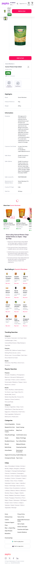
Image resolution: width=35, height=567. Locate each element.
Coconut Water (16, 358)
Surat (11, 508)
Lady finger (7, 383)
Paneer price (15, 420)
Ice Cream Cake (9, 343)
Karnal (6, 491)
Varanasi (17, 511)
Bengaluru (16, 471)
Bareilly (6, 471)
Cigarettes (12, 410)
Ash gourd (13, 380)
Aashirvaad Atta (19, 393)
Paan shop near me (17, 412)
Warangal (13, 513)
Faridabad (17, 479)
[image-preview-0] (5, 18)
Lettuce (17, 387)
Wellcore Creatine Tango (18, 353)
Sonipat (7, 508)
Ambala (17, 469)
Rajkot (22, 503)
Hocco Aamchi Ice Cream (17, 361)
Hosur (6, 486)
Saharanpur (12, 506)
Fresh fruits (21, 415)
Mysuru (7, 498)
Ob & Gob (7, 366)
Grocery (7, 410)
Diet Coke (7, 361)
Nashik (16, 498)
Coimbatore (13, 476)
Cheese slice (14, 415)
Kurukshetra (8, 493)
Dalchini (23, 383)
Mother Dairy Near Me (10, 400)
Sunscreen (14, 341)
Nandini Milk (8, 397)
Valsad (12, 511)
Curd (21, 410)
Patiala (23, 501)
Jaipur (6, 489)
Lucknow (14, 493)
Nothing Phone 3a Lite (10, 356)
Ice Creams (7, 341)
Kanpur (17, 489)
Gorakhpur (14, 481)
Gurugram (7, 484)
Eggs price (7, 415)
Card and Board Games (10, 346)
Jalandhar (11, 489)
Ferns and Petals (9, 405)
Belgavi (11, 471)
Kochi (10, 491)
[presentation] (14, 64)
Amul (13, 397)
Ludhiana (20, 493)
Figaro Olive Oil (18, 395)
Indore (22, 486)
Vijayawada (7, 513)
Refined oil (17, 417)
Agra (6, 469)
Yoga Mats (7, 348)
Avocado (7, 378)
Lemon (18, 383)
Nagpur (11, 498)
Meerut (12, 496)
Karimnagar (22, 489)
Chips (17, 410)
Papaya (20, 385)
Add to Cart (21, 11)
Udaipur (21, 508)
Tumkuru (15, 508)
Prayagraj (7, 503)
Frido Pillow (14, 366)
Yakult (6, 393)
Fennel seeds (8, 385)
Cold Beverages (18, 343)
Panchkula (12, 501)
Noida (20, 498)
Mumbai (23, 496)
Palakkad (7, 501)
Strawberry (13, 378)
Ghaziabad (7, 481)
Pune (19, 503)
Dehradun (7, 479)
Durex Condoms (15, 402)
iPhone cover (8, 358)
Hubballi (11, 486)
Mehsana (17, 496)
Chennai (7, 476)
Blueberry (14, 385)
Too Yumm (7, 395)
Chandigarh (8, 474)
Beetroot (7, 380)
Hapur (12, 484)
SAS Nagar (19, 506)
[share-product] (27, 66)
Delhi (12, 479)
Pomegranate (20, 378)
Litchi (18, 356)
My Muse (11, 393)
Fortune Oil (20, 400)
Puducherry (13, 503)
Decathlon (7, 368)
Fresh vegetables (9, 417)
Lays (12, 395)
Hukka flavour (8, 412)
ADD (12, 219)
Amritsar (22, 469)
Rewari (6, 506)
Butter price (8, 420)
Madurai (7, 496)
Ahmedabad (11, 469)
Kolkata (15, 491)
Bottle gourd (20, 380)
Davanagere (20, 476)
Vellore (22, 511)
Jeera (6, 387)
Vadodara (7, 511)
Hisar (22, 484)
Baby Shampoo (21, 346)
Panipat (18, 501)
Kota (19, 491)
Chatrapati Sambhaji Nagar (18, 474)
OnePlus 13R (8, 353)
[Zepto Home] (5, 3)
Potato (13, 383)
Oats (24, 343)
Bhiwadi (22, 471)
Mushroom (11, 387)
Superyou (7, 402)
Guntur (19, 481)
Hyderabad (17, 486)
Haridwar (17, 484)
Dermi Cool (20, 366)
